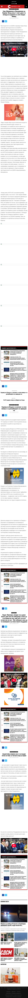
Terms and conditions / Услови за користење (13, 995)
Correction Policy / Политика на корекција (13, 996)
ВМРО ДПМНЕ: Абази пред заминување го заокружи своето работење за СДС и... (20, 959)
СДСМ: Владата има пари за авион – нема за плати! (6, 943)
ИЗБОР (17, 751)
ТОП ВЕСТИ (16, 404)
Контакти (18, 991)
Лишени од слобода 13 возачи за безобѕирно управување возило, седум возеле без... (13, 924)
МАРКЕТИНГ (14, 1)
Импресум (8, 991)
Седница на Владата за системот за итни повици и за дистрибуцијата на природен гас (14, 393)
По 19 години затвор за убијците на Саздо (14, 400)
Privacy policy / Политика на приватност (13, 993)
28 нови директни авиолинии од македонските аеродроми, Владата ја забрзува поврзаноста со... (20, 944)
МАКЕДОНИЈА (11, 404)
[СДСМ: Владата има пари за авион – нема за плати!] (7, 937)
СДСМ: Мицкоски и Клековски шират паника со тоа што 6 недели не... (7, 959)
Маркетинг (14, 991)
